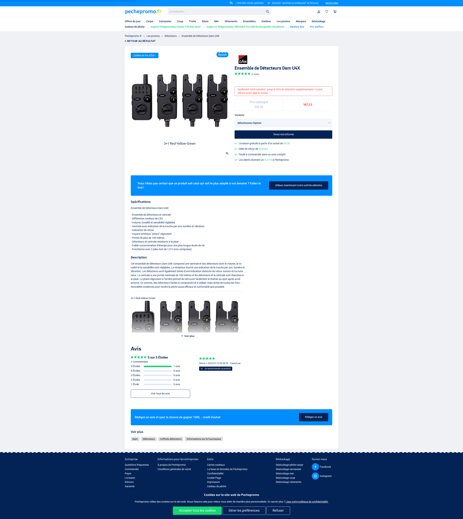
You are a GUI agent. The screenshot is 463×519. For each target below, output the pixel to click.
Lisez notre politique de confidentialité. (307, 501)
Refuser (278, 510)
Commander (132, 469)
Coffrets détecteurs (171, 439)
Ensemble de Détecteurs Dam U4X (200, 35)
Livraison (130, 477)
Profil (319, 12)
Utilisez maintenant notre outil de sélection (298, 185)
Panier (335, 12)
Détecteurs (171, 35)
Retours (129, 482)
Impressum (213, 482)
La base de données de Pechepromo (227, 469)
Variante (239, 115)
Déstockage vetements (288, 482)
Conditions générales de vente (174, 469)
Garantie (130, 486)
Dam (135, 439)
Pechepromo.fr (133, 35)
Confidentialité (215, 473)
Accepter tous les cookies (197, 510)
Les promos (153, 35)
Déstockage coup (285, 477)
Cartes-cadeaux (216, 464)
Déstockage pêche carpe (289, 464)
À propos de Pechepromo (172, 464)
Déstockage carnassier (288, 469)
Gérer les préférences (244, 510)
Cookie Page (214, 477)
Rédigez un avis (313, 417)
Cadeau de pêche (216, 486)
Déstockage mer (285, 473)
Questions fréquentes (137, 464)
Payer (128, 473)
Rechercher (267, 11)
